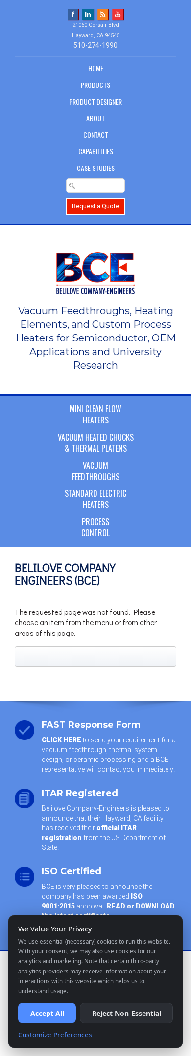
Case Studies (96, 168)
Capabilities (95, 151)
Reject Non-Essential (126, 1013)
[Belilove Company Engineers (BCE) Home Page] (95, 268)
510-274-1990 (95, 45)
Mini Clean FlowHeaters (95, 414)
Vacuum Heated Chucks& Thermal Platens (96, 442)
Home (95, 68)
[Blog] (103, 13)
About (95, 118)
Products (95, 85)
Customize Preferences (55, 1034)
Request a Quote (95, 206)
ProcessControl (95, 527)
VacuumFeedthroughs (95, 471)
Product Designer (95, 101)
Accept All (47, 1013)
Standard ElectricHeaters (95, 498)
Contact (95, 134)
